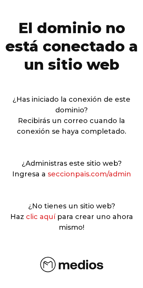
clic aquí (40, 217)
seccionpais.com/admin (89, 174)
